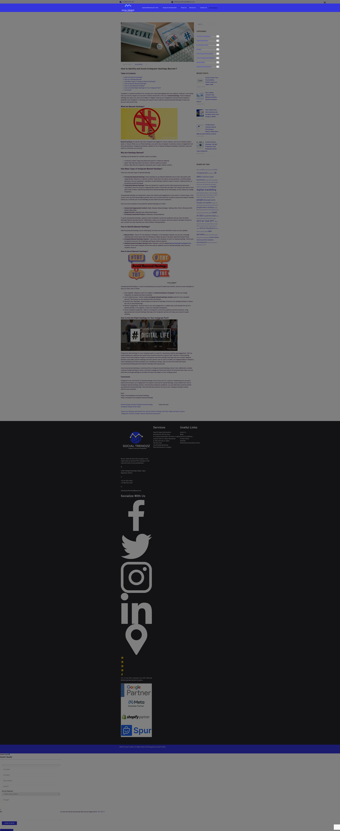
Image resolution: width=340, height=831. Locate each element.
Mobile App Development (205, 54)
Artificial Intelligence (203, 36)
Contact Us (203, 8)
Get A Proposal (213, 7)
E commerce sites (202, 45)
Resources (192, 8)
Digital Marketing (202, 41)
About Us (184, 8)
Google (199, 49)
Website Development (204, 67)
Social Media (201, 62)
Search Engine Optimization (205, 58)
